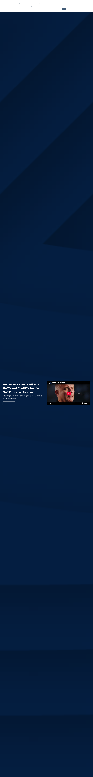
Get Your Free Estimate (9, 403)
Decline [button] (69, 9)
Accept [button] (64, 9)
